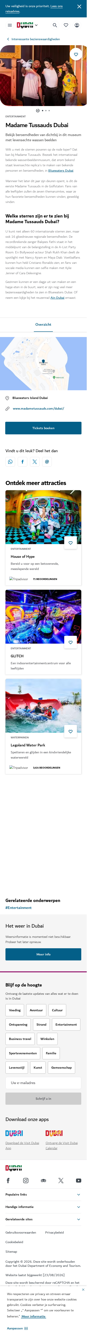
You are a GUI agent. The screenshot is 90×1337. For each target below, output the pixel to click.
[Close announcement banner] (79, 6)
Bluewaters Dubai (60, 170)
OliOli (15, 844)
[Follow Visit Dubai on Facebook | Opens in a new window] (8, 1180)
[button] (17, 1328)
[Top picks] (66, 25)
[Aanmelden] (77, 25)
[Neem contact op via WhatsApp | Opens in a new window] (10, 462)
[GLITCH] (43, 617)
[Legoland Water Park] (43, 706)
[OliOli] (43, 805)
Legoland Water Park (28, 745)
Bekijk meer (43, 883)
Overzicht (43, 324)
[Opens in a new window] (22, 462)
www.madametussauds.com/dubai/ (38, 408)
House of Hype (23, 556)
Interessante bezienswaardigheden (36, 39)
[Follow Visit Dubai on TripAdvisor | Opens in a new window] (43, 1180)
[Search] (55, 25)
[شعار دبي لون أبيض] (18, 1169)
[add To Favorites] (76, 54)
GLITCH (17, 656)
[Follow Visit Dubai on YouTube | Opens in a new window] (78, 1180)
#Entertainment (18, 908)
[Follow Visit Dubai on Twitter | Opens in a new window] (61, 1180)
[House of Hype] (43, 517)
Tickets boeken (43, 428)
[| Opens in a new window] (25, 1180)
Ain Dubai (57, 298)
